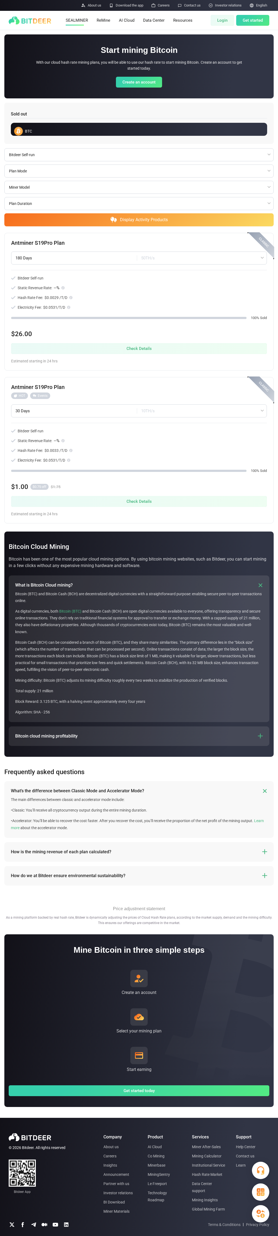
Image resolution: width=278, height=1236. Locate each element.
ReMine (103, 20)
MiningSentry (159, 1174)
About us (111, 1147)
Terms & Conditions (224, 1224)
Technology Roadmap (157, 1196)
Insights (110, 1165)
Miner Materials (116, 1211)
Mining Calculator (207, 1156)
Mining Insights (205, 1200)
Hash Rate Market (207, 1174)
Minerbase (156, 1165)
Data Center (154, 20)
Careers (109, 1156)
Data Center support (202, 1187)
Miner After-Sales (206, 1147)
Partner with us (116, 1184)
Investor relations (118, 1193)
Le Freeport (157, 1184)
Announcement (116, 1174)
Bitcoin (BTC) (70, 611)
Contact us (245, 1156)
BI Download (114, 1202)
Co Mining (156, 1156)
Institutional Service (208, 1165)
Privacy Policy (257, 1224)
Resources (182, 20)
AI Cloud (126, 20)
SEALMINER (77, 20)
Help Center (245, 1147)
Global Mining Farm (208, 1209)
